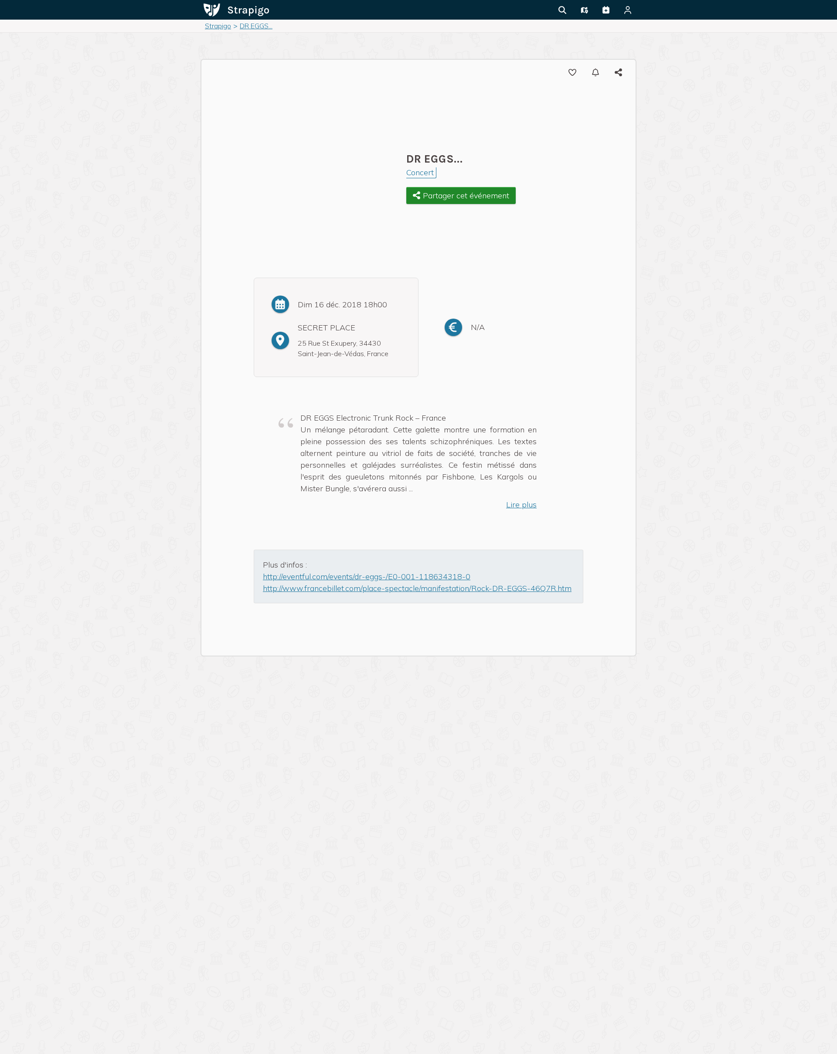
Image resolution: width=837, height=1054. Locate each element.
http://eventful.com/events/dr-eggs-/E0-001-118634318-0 (366, 576)
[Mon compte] (627, 10)
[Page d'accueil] (236, 9)
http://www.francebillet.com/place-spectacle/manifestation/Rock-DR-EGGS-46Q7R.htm (417, 588)
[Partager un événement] (606, 10)
